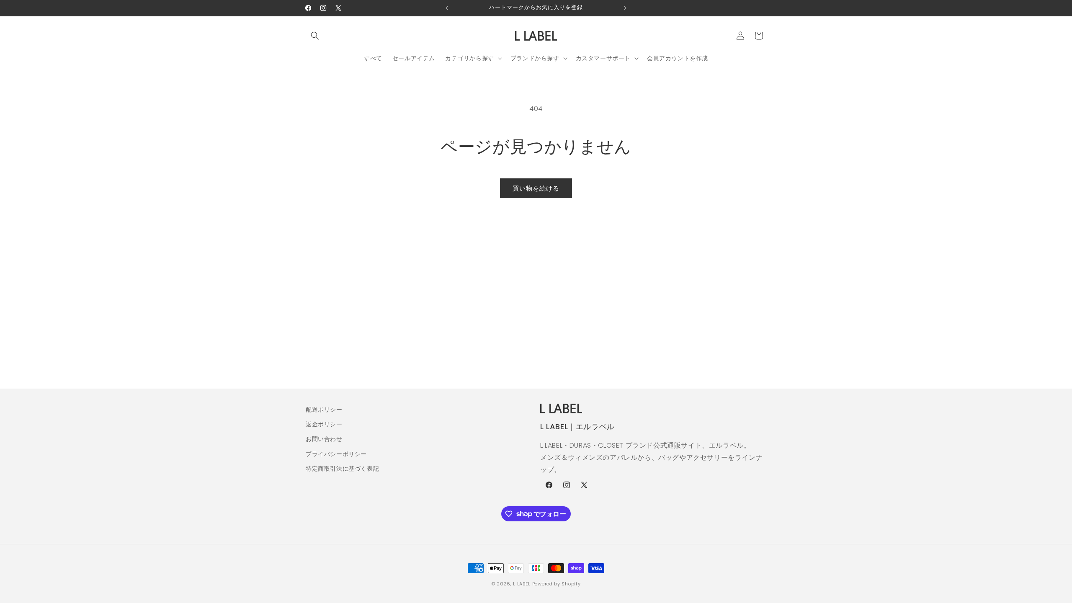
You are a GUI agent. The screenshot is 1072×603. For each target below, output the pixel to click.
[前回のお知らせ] (447, 8)
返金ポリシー (324, 424)
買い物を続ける (536, 188)
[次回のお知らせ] (625, 8)
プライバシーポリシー (336, 454)
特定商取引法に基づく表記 (342, 468)
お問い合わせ (324, 439)
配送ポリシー (324, 409)
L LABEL (522, 583)
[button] (315, 35)
